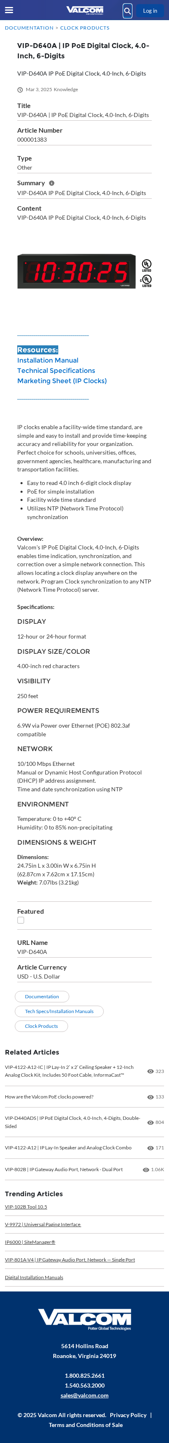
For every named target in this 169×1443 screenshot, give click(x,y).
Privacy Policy (128, 1414)
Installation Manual (47, 360)
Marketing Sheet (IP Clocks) (62, 381)
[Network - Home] (84, 10)
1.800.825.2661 (85, 1375)
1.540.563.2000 (85, 1385)
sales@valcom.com (85, 1395)
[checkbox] (20, 920)
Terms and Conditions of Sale (86, 1424)
